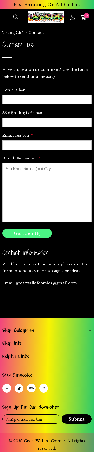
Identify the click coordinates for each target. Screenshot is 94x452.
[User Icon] (72, 17)
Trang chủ (13, 32)
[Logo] (46, 17)
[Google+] (31, 388)
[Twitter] (19, 388)
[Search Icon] (15, 17)
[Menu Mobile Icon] (5, 17)
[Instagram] (43, 388)
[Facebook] (6, 388)
